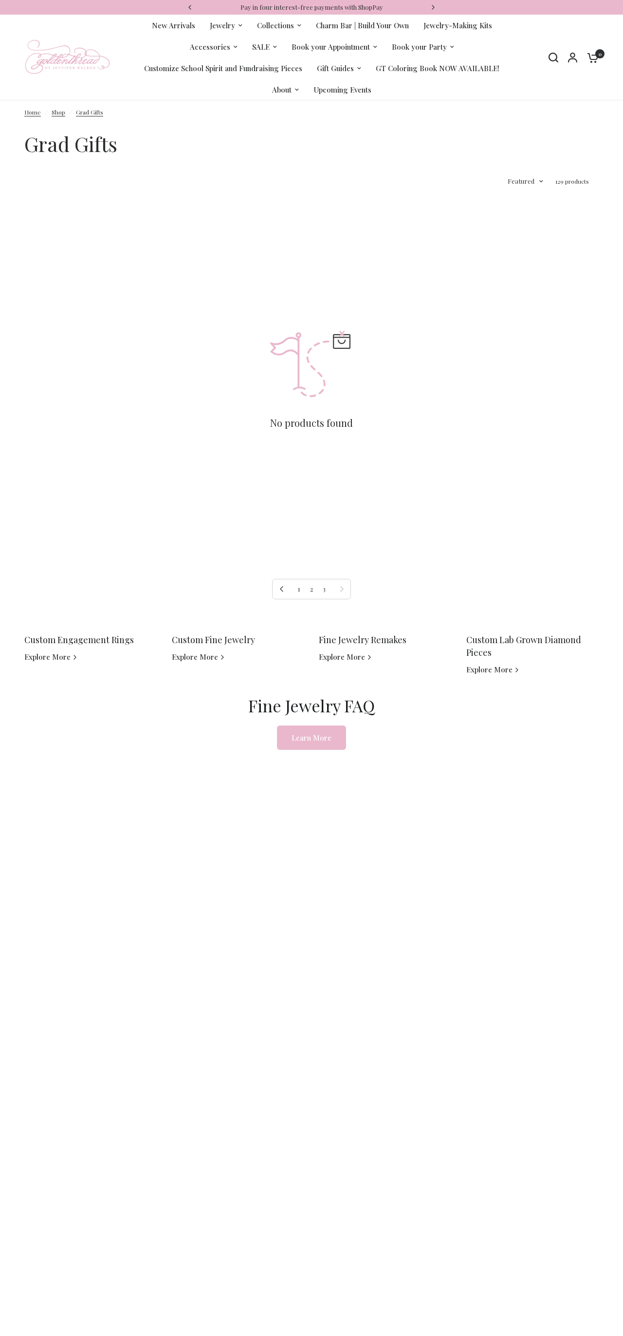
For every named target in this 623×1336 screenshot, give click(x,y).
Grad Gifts (89, 112)
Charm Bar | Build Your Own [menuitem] (362, 25)
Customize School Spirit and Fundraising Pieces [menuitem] (223, 68)
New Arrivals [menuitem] (173, 25)
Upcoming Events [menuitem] (342, 90)
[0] (590, 57)
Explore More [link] (47, 657)
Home (32, 112)
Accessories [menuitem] (210, 47)
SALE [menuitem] (261, 47)
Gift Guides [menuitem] (335, 68)
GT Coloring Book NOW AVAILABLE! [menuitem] (437, 68)
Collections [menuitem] (275, 25)
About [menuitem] (282, 90)
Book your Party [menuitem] (419, 47)
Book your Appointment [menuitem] (331, 47)
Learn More (311, 738)
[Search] (553, 57)
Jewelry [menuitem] (222, 25)
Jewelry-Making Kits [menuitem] (457, 25)
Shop (58, 112)
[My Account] (572, 57)
